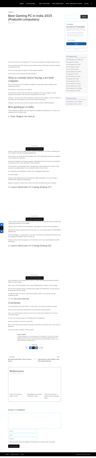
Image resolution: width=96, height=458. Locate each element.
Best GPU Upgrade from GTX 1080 (73, 64)
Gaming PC (11, 12)
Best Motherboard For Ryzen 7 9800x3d (74, 101)
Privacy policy (15, 454)
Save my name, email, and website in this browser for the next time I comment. (32, 442)
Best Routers (44, 3)
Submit (76, 43)
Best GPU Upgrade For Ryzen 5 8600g (74, 88)
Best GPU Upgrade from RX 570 (72, 81)
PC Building (30, 3)
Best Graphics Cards (74, 3)
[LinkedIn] (36, 347)
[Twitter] (33, 347)
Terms (7, 454)
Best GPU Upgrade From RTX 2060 (73, 83)
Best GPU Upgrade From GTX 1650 (73, 85)
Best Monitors (57, 3)
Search (84, 16)
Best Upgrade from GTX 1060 (72, 62)
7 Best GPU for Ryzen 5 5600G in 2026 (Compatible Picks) (51, 396)
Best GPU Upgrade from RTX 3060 (73, 76)
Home (22, 3)
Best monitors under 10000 (21, 298)
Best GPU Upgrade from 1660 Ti (72, 66)
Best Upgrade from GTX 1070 (72, 74)
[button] (91, 4)
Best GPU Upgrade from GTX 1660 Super (74, 59)
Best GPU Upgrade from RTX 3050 (73, 90)
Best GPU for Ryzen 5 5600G (72, 69)
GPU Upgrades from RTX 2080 (72, 78)
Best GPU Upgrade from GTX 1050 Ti (73, 71)
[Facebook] (30, 347)
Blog (86, 3)
